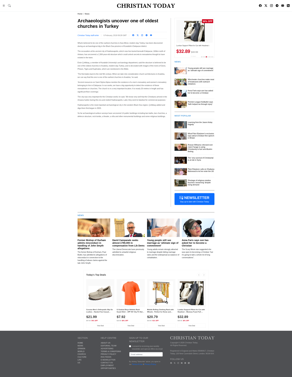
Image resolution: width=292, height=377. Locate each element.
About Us (105, 343)
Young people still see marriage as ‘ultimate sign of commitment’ (162, 243)
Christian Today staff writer (88, 35)
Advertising (107, 349)
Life (80, 360)
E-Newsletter (108, 360)
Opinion (81, 349)
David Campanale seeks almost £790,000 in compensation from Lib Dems (128, 243)
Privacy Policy (108, 354)
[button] (3, 6)
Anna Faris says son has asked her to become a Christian (195, 243)
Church (82, 354)
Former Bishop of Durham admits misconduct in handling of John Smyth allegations (92, 244)
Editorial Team (108, 346)
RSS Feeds (106, 357)
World (81, 351)
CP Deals (193, 56)
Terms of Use (137, 364)
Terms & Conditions (111, 351)
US (79, 363)
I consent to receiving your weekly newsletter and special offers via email (147, 347)
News (87, 14)
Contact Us (107, 363)
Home (80, 14)
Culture (82, 357)
